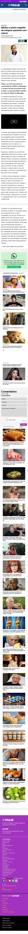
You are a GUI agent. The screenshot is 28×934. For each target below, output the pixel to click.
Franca (4, 905)
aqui (7, 84)
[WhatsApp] (22, 41)
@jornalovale (9, 878)
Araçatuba (5, 898)
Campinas (5, 903)
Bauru (4, 900)
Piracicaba (5, 909)
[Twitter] (25, 41)
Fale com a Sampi (6, 925)
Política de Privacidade (8, 923)
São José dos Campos (8, 911)
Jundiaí (4, 907)
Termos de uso (6, 920)
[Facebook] (19, 41)
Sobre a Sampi (6, 918)
